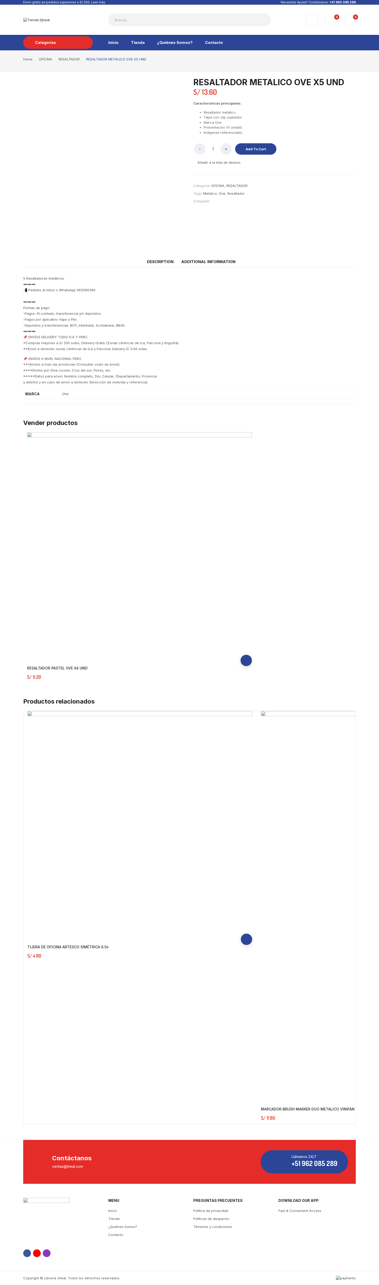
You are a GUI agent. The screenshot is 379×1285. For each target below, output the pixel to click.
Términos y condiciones (212, 1227)
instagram (47, 1253)
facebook (27, 1253)
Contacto (115, 1235)
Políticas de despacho (211, 1219)
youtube (37, 1253)
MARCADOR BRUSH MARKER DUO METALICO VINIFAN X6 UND (315, 1109)
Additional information (208, 261)
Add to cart (256, 149)
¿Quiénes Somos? (122, 1227)
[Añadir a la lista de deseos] (246, 637)
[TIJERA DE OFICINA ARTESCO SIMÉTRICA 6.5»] (139, 823)
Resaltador (236, 193)
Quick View (246, 649)
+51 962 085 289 (342, 2)
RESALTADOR (237, 186)
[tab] (160, 261)
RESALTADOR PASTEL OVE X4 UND (57, 668)
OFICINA (217, 186)
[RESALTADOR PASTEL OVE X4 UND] (139, 544)
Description (160, 261)
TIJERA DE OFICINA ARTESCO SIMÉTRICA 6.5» (68, 947)
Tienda (114, 1219)
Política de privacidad (210, 1211)
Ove (222, 193)
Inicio (112, 1211)
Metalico (210, 193)
